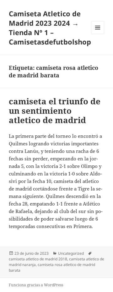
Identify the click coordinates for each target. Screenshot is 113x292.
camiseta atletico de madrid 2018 (38, 259)
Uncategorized (71, 253)
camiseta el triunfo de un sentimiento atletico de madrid (54, 111)
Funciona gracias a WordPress (36, 285)
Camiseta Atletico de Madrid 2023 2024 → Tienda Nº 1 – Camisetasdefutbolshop (50, 27)
